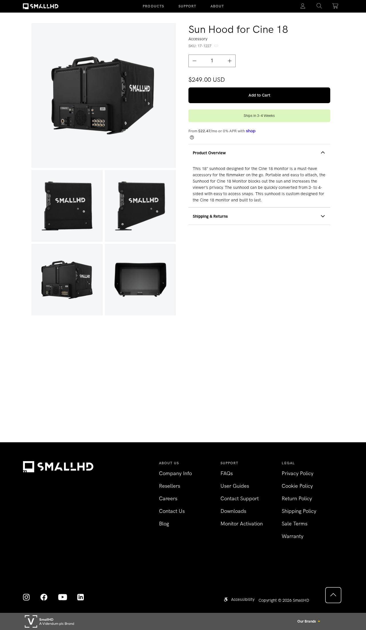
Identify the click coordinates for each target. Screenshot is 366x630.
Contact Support (239, 498)
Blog (164, 524)
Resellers (169, 486)
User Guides (234, 486)
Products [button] (153, 6)
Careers (168, 498)
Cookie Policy (297, 486)
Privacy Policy (297, 473)
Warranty (292, 536)
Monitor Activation (241, 524)
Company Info (175, 473)
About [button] (217, 6)
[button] (319, 6)
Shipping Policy (299, 511)
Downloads (233, 511)
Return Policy (297, 498)
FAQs (226, 473)
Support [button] (187, 6)
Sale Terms (294, 524)
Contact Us (172, 511)
